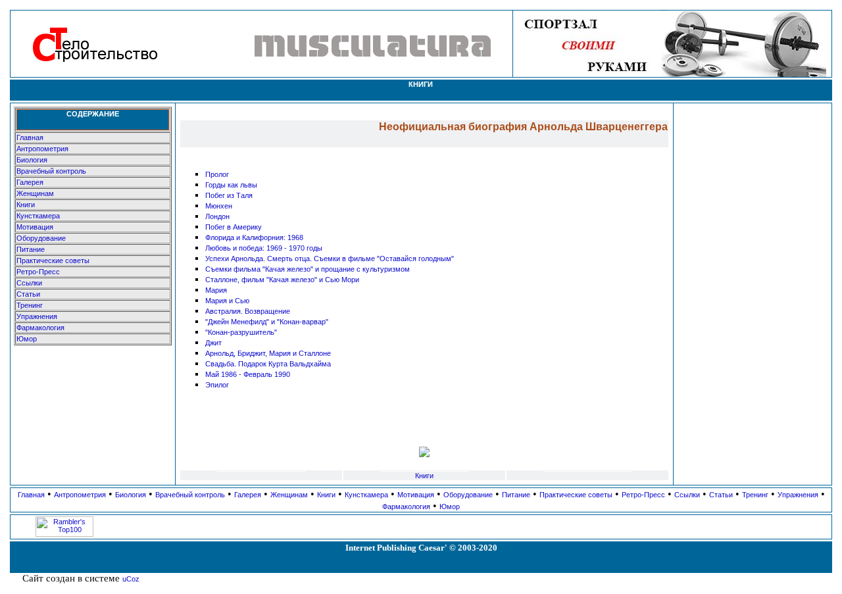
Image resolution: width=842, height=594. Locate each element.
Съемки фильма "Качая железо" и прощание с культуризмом (307, 269)
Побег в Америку (233, 227)
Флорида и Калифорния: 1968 (254, 237)
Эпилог (217, 385)
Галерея (29, 182)
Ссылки (29, 283)
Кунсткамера (38, 216)
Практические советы (52, 260)
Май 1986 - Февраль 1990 (247, 374)
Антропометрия (42, 149)
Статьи (28, 294)
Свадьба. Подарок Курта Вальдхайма (268, 364)
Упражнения (36, 316)
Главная (29, 137)
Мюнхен (218, 206)
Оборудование (41, 238)
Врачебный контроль (51, 171)
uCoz (130, 579)
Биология (31, 160)
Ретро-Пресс (38, 272)
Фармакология (40, 328)
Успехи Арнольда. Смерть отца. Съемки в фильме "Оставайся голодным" (329, 258)
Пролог (217, 174)
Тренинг (29, 305)
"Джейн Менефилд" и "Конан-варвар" (266, 322)
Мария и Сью (227, 301)
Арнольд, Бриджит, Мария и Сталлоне (268, 353)
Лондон (217, 216)
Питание (30, 249)
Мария (216, 290)
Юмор (26, 339)
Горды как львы (231, 185)
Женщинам (35, 193)
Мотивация (34, 227)
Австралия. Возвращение (247, 311)
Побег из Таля (229, 195)
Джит (213, 343)
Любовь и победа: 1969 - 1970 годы (263, 248)
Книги (25, 205)
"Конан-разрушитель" (241, 332)
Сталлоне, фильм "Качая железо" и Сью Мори (282, 280)
